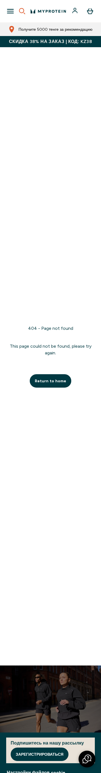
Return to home (50, 381)
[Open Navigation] (10, 11)
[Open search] (22, 11)
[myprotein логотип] (48, 11)
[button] (87, 759)
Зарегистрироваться (39, 754)
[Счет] (75, 11)
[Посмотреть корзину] (90, 11)
